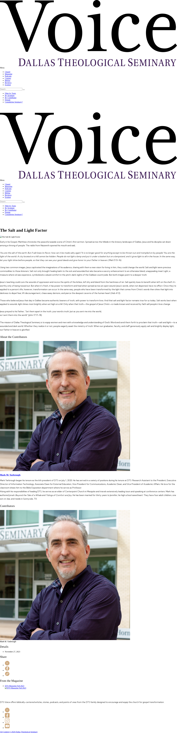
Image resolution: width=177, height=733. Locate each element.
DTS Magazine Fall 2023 (14, 686)
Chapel (7, 72)
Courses (8, 78)
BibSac (7, 80)
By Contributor (10, 98)
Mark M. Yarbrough (10, 475)
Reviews (8, 83)
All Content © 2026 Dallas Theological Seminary (19, 732)
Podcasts (8, 76)
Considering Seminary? (14, 102)
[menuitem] (91, 72)
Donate (7, 100)
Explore (8, 85)
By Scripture (9, 96)
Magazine (8, 74)
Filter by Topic (10, 93)
